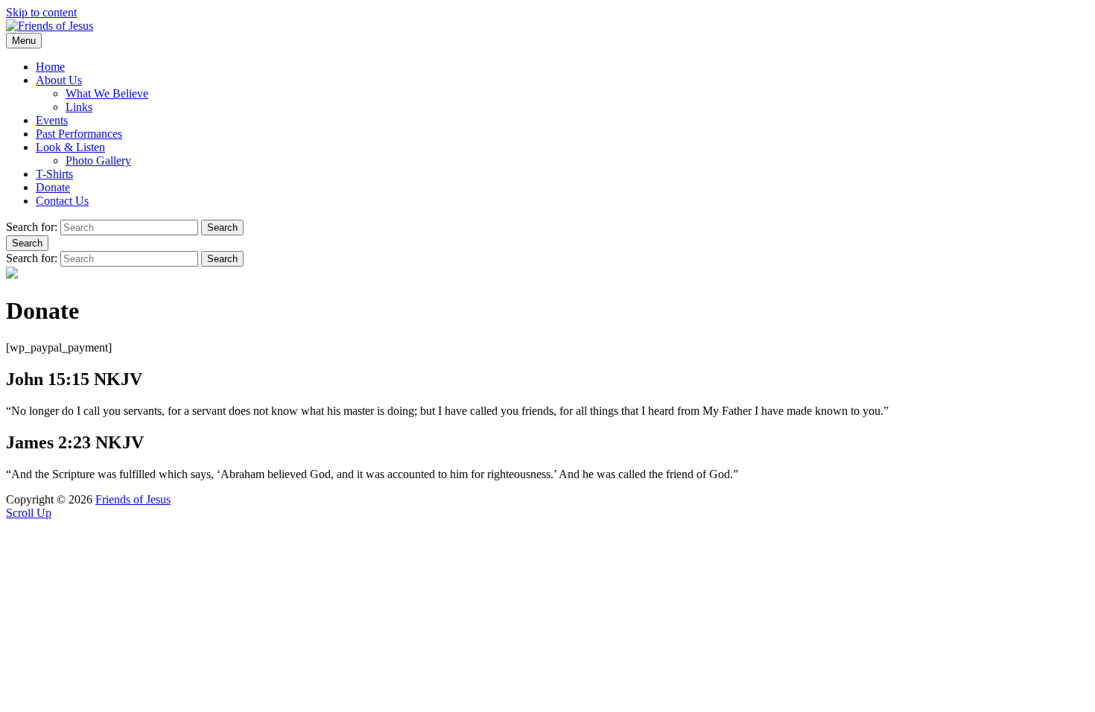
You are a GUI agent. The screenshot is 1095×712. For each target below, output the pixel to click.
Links (79, 107)
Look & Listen (70, 147)
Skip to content (41, 12)
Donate (53, 187)
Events (52, 120)
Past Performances (79, 133)
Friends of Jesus (133, 499)
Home (50, 66)
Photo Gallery (98, 160)
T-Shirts (54, 174)
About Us (59, 80)
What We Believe (107, 93)
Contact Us (62, 200)
